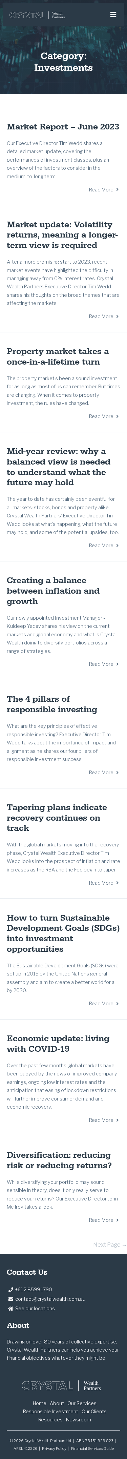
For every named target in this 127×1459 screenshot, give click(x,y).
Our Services (82, 1403)
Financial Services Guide (92, 1448)
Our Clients (94, 1411)
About (57, 1403)
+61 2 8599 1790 (33, 1289)
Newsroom (78, 1419)
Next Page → (110, 1244)
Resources (50, 1419)
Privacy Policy (54, 1448)
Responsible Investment (50, 1411)
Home (39, 1403)
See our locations (35, 1308)
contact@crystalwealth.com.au (50, 1299)
